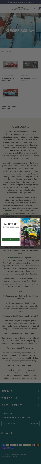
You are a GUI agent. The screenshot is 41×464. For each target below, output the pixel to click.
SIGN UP (10, 239)
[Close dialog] (38, 220)
